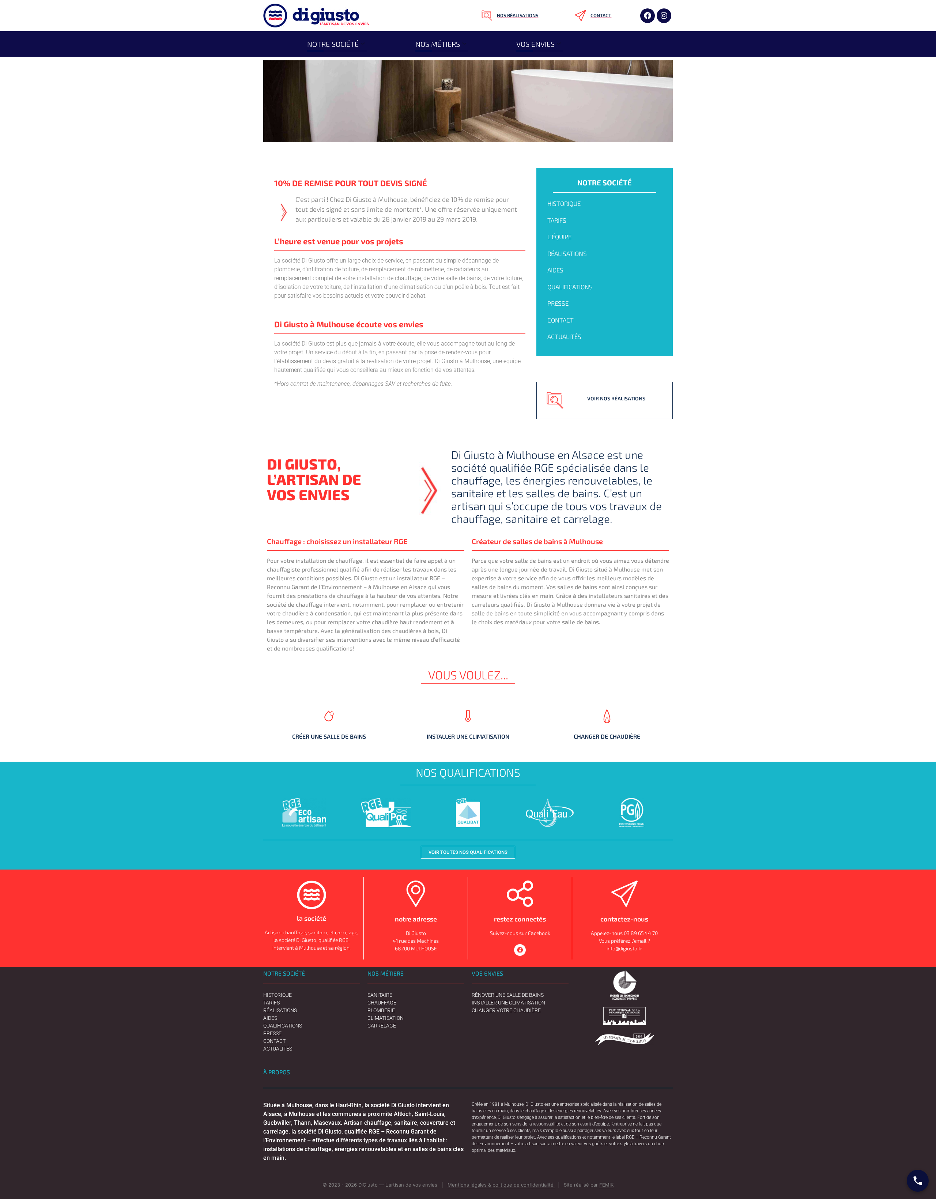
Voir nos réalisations (616, 398)
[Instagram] (664, 15)
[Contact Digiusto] (918, 1181)
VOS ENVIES (535, 43)
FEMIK (606, 1185)
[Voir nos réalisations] (555, 400)
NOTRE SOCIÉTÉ (333, 43)
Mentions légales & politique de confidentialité (501, 1185)
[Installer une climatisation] (468, 726)
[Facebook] (647, 15)
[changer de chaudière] (607, 726)
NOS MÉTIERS (437, 43)
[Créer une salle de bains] (329, 726)
